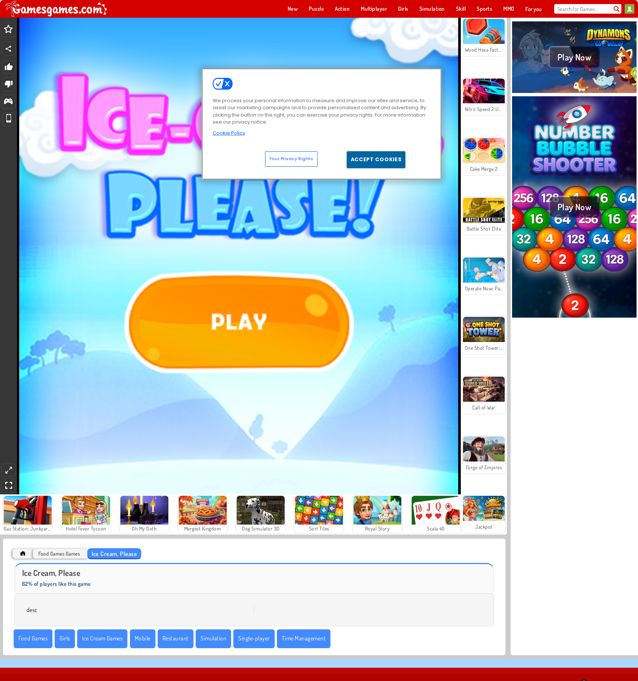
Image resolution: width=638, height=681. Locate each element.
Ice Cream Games (102, 638)
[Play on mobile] (9, 119)
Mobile (143, 638)
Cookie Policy (229, 132)
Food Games (33, 638)
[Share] (8, 49)
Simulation (213, 638)
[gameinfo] (8, 102)
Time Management (304, 638)
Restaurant (175, 638)
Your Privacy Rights (291, 159)
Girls (64, 638)
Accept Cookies (376, 159)
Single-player (254, 638)
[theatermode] (8, 470)
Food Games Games (59, 553)
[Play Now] (574, 92)
